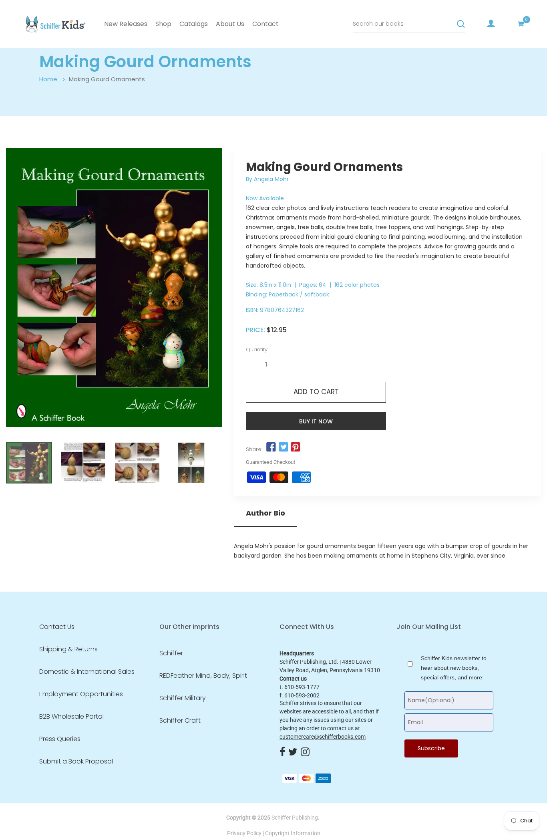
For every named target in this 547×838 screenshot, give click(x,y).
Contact (265, 23)
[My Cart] (521, 23)
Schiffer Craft (180, 720)
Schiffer (171, 653)
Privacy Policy (244, 833)
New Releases (125, 23)
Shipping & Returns (68, 649)
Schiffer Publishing (294, 817)
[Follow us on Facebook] (271, 447)
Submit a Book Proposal (76, 761)
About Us (230, 23)
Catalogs (193, 23)
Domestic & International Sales (87, 672)
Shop (163, 23)
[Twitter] (293, 752)
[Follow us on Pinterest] (295, 447)
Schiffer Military (182, 698)
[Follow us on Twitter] (283, 447)
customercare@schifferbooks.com (323, 736)
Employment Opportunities (81, 694)
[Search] (461, 24)
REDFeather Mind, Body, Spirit (203, 676)
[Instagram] (305, 752)
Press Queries (59, 739)
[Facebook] (282, 752)
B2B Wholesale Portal (71, 716)
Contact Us (56, 627)
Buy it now (316, 421)
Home (48, 79)
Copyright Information (292, 833)
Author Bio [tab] (265, 513)
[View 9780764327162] (29, 462)
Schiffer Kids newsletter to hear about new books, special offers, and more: (454, 668)
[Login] (491, 23)
